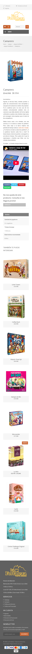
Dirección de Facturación (10, 618)
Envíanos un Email (22, 6)
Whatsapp (7, 187)
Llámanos (7, 6)
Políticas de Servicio (9, 604)
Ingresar (7, 8)
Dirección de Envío (9, 620)
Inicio (4, 44)
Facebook (7, 184)
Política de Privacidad (10, 606)
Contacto (7, 204)
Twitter (14, 184)
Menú (10, 31)
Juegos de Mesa (17, 44)
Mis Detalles (7, 615)
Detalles (7, 214)
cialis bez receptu (23, 127)
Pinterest (21, 184)
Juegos (10, 44)
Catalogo (6, 600)
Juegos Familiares (8, 46)
